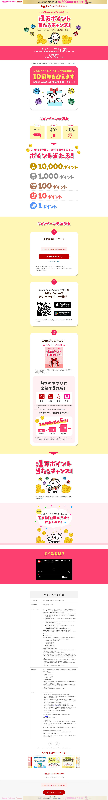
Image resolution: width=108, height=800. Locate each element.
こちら (73, 63)
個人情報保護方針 (56, 705)
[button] (54, 256)
